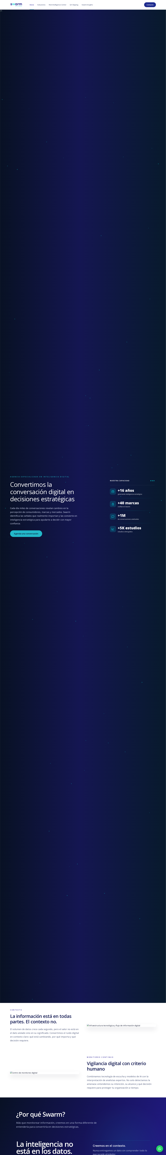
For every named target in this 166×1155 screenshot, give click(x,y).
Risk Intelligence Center (57, 5)
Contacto (150, 5)
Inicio (32, 5)
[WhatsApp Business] (159, 1148)
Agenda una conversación (26, 533)
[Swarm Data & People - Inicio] (16, 4)
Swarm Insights (87, 5)
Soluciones (41, 5)
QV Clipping (74, 5)
